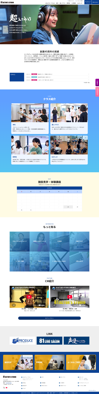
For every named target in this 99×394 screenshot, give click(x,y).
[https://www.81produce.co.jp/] (22, 341)
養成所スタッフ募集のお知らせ (45, 74)
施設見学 (25, 385)
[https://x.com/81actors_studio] (4, 387)
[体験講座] (49, 362)
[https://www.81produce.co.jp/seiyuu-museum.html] (76, 341)
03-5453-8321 (9, 383)
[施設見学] (18, 362)
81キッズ (79, 3)
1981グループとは (50, 3)
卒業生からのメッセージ (27, 379)
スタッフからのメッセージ (28, 378)
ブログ (24, 388)
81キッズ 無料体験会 (83, 379)
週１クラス (62, 3)
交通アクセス (71, 1)
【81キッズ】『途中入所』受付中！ (46, 80)
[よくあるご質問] (81, 362)
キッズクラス (97, 91)
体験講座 (43, 382)
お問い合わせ (95, 2)
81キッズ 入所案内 (83, 378)
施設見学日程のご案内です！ (44, 77)
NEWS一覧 (86, 82)
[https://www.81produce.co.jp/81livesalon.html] (49, 341)
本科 (57, 3)
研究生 (68, 3)
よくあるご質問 (79, 1)
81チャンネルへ (49, 318)
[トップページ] (7, 2)
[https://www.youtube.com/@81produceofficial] (6, 387)
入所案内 (74, 3)
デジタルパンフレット (88, 2)
